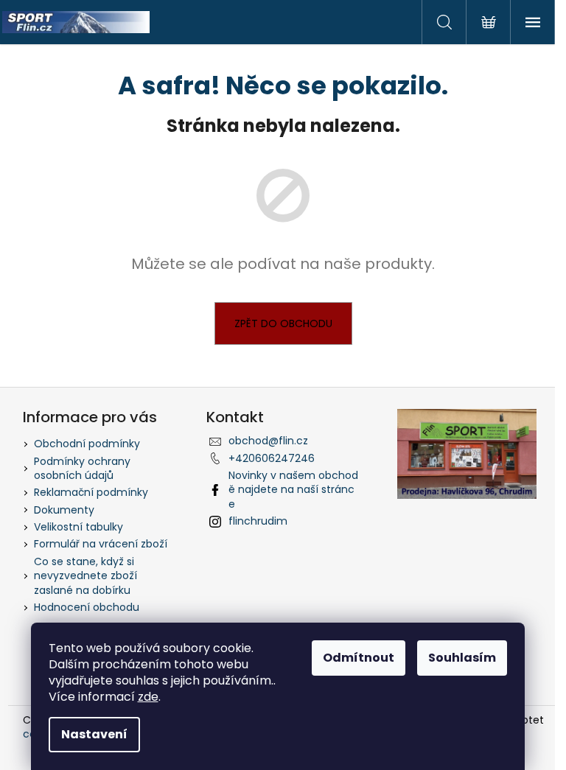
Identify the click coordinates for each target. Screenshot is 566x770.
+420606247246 (271, 458)
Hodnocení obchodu (86, 607)
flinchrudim (257, 521)
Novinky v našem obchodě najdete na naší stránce (293, 489)
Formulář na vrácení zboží (100, 543)
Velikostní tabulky (78, 526)
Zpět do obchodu (283, 323)
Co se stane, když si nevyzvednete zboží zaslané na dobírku (85, 576)
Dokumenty (64, 510)
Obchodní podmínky (87, 443)
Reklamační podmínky (91, 492)
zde (148, 696)
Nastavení (94, 734)
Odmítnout (358, 657)
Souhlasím (462, 657)
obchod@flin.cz (268, 440)
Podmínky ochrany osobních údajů (82, 468)
